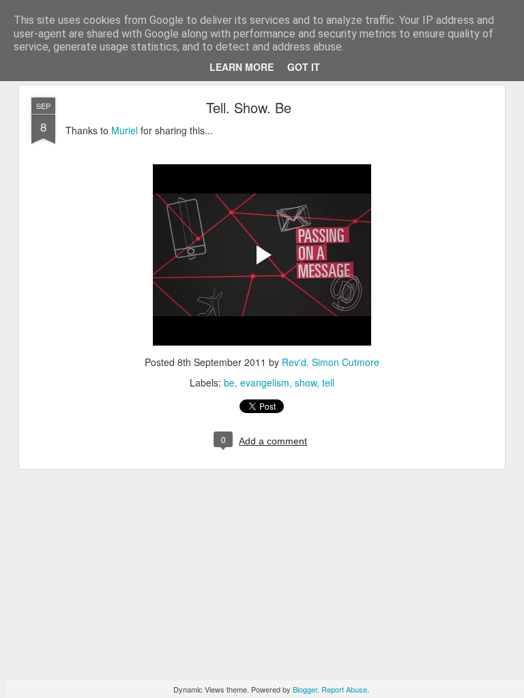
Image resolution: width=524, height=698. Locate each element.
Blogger (305, 689)
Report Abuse (344, 689)
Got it (303, 67)
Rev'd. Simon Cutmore (330, 362)
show (306, 382)
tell (328, 382)
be (229, 382)
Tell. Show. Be (248, 107)
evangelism (264, 382)
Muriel (124, 130)
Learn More (241, 67)
